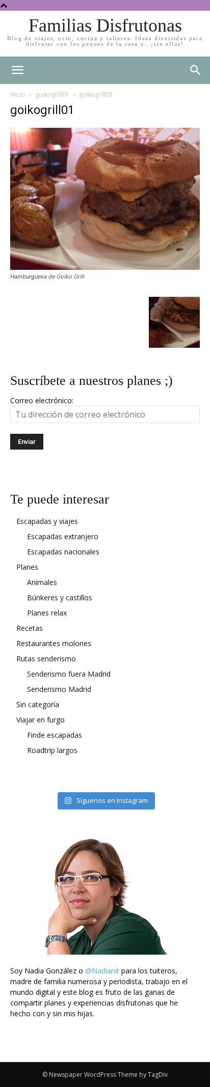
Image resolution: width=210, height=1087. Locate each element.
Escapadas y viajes (47, 521)
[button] (195, 70)
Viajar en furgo (40, 719)
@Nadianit (102, 970)
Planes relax (47, 613)
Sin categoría (37, 704)
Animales (42, 582)
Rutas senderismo (46, 658)
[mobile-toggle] (17, 70)
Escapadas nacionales (63, 551)
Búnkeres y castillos (59, 597)
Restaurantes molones (53, 643)
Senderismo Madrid (59, 689)
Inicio (17, 94)
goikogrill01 (52, 94)
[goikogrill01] (105, 267)
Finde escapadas (54, 735)
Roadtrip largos (52, 750)
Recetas (29, 628)
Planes (27, 567)
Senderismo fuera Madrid (69, 674)
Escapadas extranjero (62, 536)
